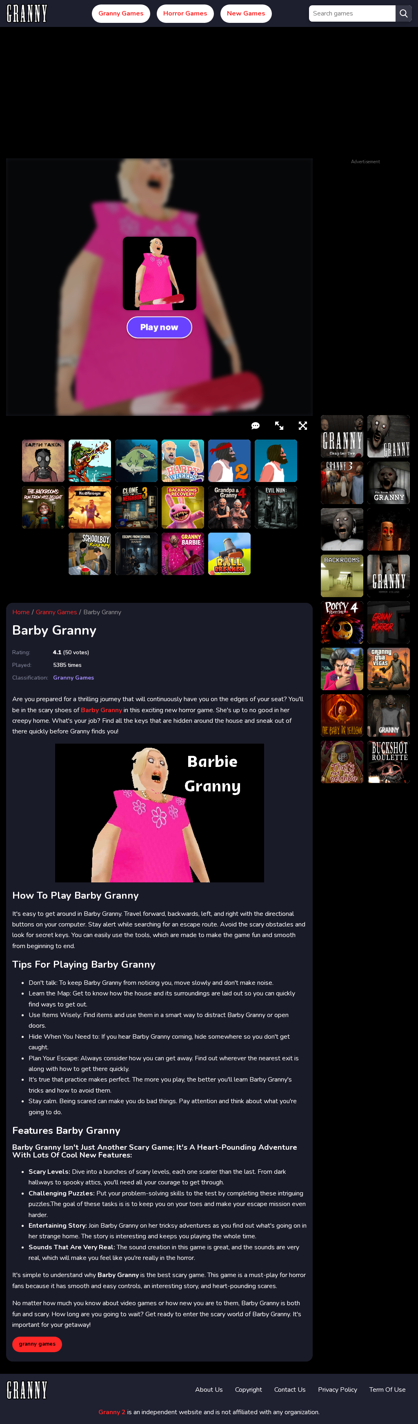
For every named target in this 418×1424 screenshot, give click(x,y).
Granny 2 (112, 1412)
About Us (209, 1389)
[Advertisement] (209, 97)
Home (21, 612)
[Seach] (404, 13)
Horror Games (185, 13)
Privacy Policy (337, 1389)
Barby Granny (101, 710)
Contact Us (290, 1389)
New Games (246, 13)
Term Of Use (387, 1389)
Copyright (248, 1389)
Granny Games (121, 13)
